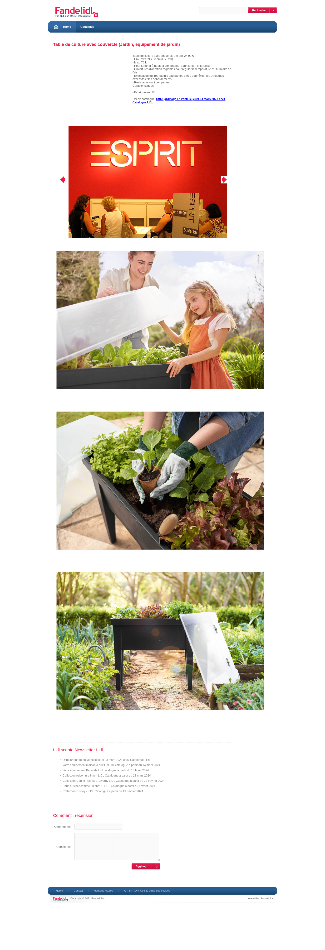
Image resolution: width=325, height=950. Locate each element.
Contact (78, 890)
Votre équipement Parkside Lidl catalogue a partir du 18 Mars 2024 (106, 770)
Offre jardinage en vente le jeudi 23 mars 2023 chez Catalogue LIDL (107, 760)
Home (67, 27)
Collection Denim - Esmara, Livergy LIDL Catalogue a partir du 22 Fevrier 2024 (113, 780)
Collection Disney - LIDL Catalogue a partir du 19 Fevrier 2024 (103, 791)
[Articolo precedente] (59, 179)
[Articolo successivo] (227, 179)
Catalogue (87, 27)
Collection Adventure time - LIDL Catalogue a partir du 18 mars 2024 (107, 775)
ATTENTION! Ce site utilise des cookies (147, 890)
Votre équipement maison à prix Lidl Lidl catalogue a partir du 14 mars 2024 (111, 765)
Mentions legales (103, 890)
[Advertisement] (90, 90)
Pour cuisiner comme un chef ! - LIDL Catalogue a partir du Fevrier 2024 (109, 786)
